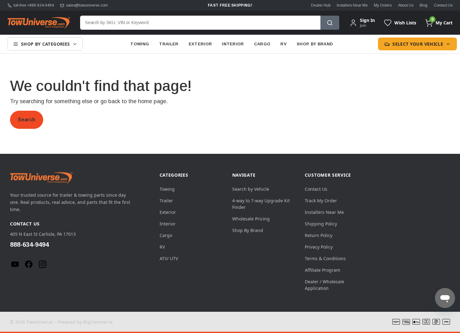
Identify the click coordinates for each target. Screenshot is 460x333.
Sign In (367, 20)
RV (283, 44)
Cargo (262, 44)
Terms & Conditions (325, 258)
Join (363, 25)
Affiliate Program (322, 270)
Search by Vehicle (250, 189)
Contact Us (443, 5)
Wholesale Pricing (251, 219)
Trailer (168, 44)
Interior (233, 44)
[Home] (39, 23)
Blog (423, 5)
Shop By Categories (45, 44)
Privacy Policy (319, 247)
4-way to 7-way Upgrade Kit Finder (261, 204)
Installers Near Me (352, 5)
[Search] (329, 23)
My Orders (383, 5)
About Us (405, 5)
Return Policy (318, 235)
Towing (139, 44)
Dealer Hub (320, 5)
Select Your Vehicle (417, 44)
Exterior (200, 44)
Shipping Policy (321, 224)
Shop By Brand (315, 44)
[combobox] (200, 23)
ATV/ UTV (169, 258)
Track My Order (321, 201)
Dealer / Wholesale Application (324, 285)
